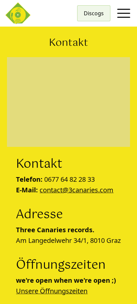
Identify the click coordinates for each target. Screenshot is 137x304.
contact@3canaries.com (76, 189)
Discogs (94, 13)
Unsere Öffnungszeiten (51, 290)
